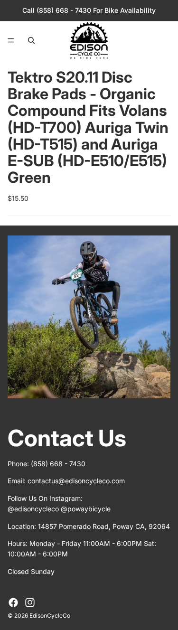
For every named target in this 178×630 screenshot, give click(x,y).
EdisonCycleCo (49, 615)
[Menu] (11, 40)
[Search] (31, 40)
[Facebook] (13, 602)
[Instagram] (30, 602)
